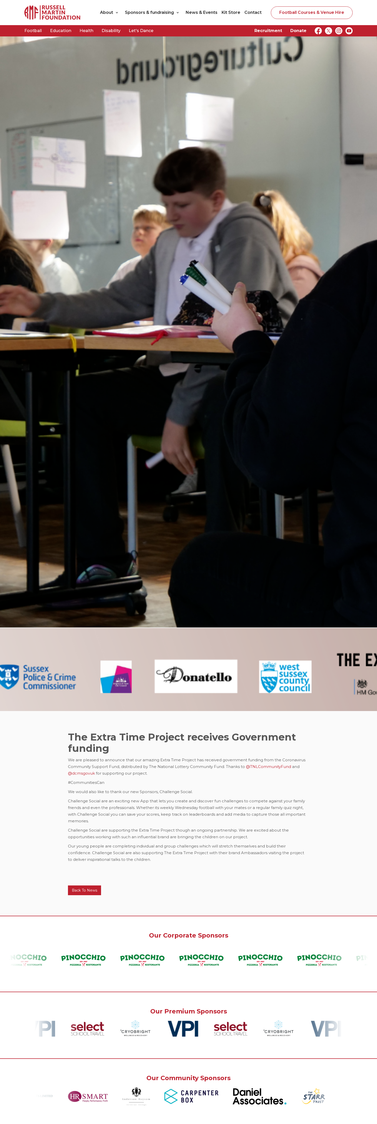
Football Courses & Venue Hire (311, 12)
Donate (298, 30)
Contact (253, 12)
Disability (111, 30)
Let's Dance (141, 30)
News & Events (201, 12)
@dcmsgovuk (82, 773)
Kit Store (231, 12)
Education (60, 30)
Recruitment (268, 30)
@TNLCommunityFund (268, 766)
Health (86, 30)
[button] (110, 12)
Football (33, 30)
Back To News (84, 890)
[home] (52, 13)
